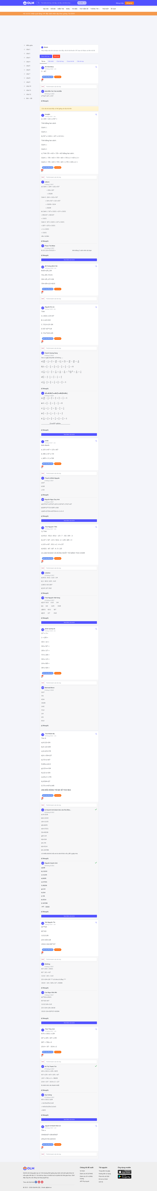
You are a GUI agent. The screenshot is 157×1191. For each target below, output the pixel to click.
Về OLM (113, 9)
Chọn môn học (45, 56)
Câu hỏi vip (80, 61)
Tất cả (43, 61)
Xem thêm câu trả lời (69, 260)
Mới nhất (51, 61)
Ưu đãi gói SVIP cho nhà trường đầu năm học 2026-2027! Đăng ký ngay (50, 14)
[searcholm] (38, 3)
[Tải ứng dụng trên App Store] (124, 1172)
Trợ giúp (105, 9)
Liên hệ (101, 1182)
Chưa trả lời (70, 61)
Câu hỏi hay (60, 61)
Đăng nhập (120, 3)
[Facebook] (36, 1182)
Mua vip (56, 56)
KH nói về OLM (103, 1179)
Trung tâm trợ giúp (104, 1171)
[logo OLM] (28, 3)
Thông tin (94, 9)
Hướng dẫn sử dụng (105, 1173)
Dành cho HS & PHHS (86, 1173)
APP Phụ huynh (84, 1181)
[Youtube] (39, 1182)
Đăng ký (129, 3)
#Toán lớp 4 (58, 76)
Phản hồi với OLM (104, 1176)
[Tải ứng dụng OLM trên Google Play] (124, 1176)
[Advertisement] (77, 29)
